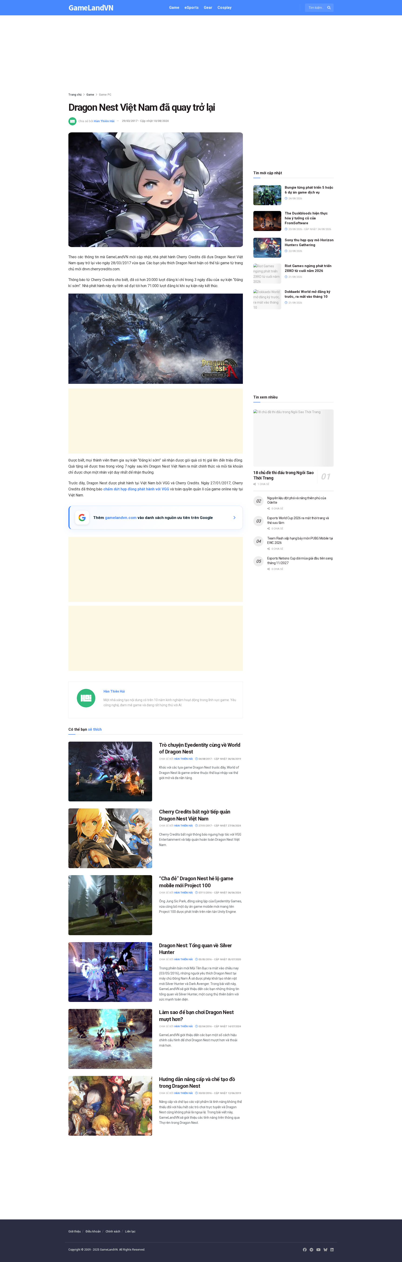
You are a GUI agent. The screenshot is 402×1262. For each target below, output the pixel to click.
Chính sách (113, 1231)
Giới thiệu (74, 1231)
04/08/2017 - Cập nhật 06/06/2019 (219, 758)
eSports (191, 7)
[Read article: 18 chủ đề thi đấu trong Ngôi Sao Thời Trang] (293, 438)
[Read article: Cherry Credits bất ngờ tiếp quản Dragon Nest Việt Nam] (110, 838)
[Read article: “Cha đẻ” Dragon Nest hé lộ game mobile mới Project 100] (110, 905)
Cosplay (224, 7)
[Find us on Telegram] (311, 1250)
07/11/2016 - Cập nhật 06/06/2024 (219, 892)
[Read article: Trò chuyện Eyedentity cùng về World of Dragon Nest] (110, 771)
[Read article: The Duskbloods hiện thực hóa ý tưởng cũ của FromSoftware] (267, 221)
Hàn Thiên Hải (104, 121)
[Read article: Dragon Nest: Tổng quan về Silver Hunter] (110, 972)
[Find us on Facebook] (305, 1250)
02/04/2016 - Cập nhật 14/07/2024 (219, 1026)
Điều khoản (93, 1231)
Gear (208, 7)
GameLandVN (91, 8)
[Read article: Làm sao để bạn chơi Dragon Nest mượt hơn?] (110, 1039)
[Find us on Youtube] (318, 1250)
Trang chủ (75, 94)
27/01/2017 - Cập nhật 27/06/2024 (219, 825)
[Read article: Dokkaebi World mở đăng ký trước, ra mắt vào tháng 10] (267, 299)
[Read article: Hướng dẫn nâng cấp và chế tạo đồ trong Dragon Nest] (110, 1106)
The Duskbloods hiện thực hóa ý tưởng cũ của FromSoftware (306, 218)
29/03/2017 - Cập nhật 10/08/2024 (145, 121)
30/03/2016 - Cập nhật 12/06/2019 (219, 1093)
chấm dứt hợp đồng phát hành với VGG (136, 489)
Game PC (105, 94)
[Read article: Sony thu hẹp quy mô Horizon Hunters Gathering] (267, 248)
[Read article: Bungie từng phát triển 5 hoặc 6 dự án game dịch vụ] (267, 195)
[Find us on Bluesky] (325, 1250)
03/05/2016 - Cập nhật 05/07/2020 (219, 959)
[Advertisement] (201, 54)
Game (174, 7)
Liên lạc (130, 1231)
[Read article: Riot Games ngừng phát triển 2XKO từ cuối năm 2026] (267, 274)
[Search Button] (329, 7)
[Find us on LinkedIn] (332, 1250)
